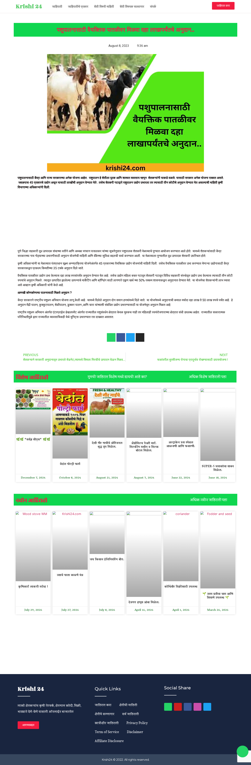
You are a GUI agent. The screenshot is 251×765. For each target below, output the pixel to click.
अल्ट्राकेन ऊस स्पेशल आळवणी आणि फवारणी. (180, 444)
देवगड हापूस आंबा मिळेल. (143, 602)
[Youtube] (178, 707)
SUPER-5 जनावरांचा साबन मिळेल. (218, 468)
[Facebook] (188, 707)
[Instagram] (197, 707)
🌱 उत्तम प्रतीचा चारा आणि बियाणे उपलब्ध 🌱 (217, 596)
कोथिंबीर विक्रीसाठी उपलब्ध (180, 587)
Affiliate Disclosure (109, 740)
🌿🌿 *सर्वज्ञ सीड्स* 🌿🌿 (33, 440)
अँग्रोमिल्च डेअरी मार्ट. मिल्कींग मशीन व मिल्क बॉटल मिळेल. (144, 447)
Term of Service (107, 731)
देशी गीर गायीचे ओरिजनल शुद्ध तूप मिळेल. (107, 445)
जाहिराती (57, 6)
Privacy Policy (137, 722)
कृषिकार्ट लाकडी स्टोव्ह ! (33, 587)
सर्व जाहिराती (130, 713)
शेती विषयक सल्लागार (132, 6)
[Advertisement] (125, 219)
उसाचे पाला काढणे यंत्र (70, 575)
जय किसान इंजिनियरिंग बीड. (107, 560)
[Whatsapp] (111, 337)
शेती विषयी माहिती (104, 6)
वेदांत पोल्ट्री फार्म (70, 464)
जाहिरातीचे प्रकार (78, 6)
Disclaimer (135, 731)
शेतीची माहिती (128, 704)
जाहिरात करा (103, 704)
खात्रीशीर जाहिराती (107, 722)
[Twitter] (207, 707)
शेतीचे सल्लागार (104, 713)
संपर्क (153, 6)
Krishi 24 (29, 6)
